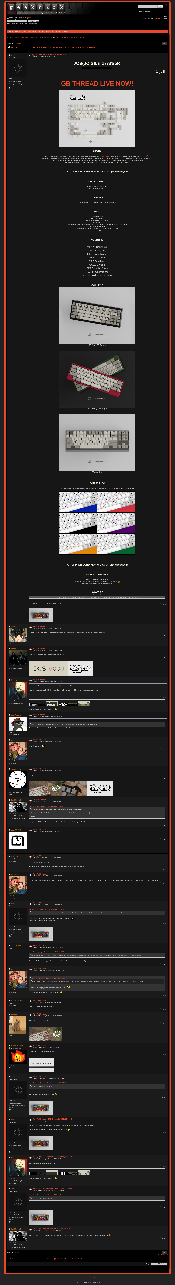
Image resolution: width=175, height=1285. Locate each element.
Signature (49, 37)
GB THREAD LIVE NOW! (97, 83)
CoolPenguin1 (16, 715)
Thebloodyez (16, 769)
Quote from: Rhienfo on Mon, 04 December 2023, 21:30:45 (46, 1194)
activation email (22, 19)
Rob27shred (16, 800)
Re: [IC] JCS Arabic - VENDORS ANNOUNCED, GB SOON (52, 1119)
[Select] (99, 594)
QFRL (147, 156)
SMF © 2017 (88, 1277)
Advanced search (142, 9)
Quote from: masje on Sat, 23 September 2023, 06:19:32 (45, 975)
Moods (13, 649)
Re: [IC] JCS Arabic (39, 739)
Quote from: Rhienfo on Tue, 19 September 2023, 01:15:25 (46, 806)
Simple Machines (97, 1277)
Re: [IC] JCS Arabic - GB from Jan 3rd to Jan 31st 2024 (51, 1229)
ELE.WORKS (16, 830)
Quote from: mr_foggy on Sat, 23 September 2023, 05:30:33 (46, 909)
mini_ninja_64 (16, 1000)
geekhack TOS (159, 18)
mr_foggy (15, 740)
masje (13, 55)
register (29, 17)
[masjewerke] (10, 88)
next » (166, 41)
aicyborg (14, 856)
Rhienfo (14, 680)
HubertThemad (17, 1046)
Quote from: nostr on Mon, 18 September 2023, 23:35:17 (45, 721)
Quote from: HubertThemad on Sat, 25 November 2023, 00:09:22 (47, 1083)
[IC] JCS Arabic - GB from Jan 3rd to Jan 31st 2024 (49, 55)
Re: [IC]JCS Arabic (39, 626)
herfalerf (14, 1014)
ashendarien (16, 946)
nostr (13, 627)
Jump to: (148, 1264)
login (23, 17)
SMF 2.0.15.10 (79, 1277)
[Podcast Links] (10, 1068)
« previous (161, 41)
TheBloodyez (104, 156)
